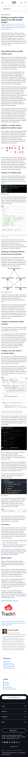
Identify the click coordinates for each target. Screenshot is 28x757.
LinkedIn (7, 684)
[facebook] (4, 742)
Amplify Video (17, 621)
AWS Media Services (8, 663)
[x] (2, 742)
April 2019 (17, 92)
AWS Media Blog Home (8, 668)
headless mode (8, 202)
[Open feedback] (26, 378)
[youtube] (14, 742)
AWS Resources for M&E (9, 664)
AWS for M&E (6, 661)
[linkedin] (7, 742)
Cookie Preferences (17, 750)
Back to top (13, 746)
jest (7, 624)
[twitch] (12, 742)
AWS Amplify (4, 57)
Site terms (9, 750)
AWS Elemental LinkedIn (11, 689)
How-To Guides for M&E (9, 666)
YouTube (7, 685)
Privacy (3, 750)
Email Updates (8, 687)
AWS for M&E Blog (5, 14)
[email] (19, 742)
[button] (7, 8)
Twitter (7, 682)
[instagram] (9, 742)
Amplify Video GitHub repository (10, 552)
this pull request (17, 246)
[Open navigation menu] (2, 2)
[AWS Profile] (25, 2)
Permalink (3, 29)
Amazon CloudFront (15, 463)
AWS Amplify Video (15, 95)
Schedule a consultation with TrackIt (9, 600)
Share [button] (9, 29)
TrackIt (11, 134)
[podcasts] (16, 742)
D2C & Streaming (9, 623)
